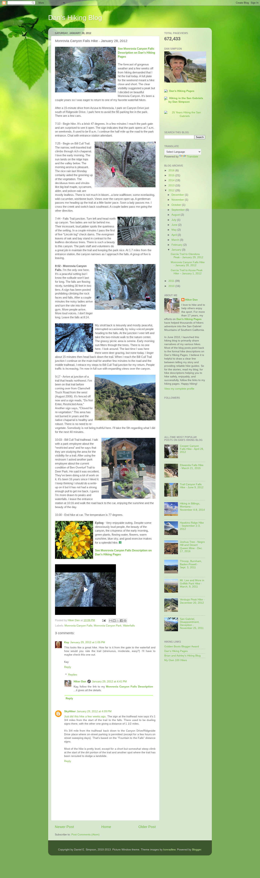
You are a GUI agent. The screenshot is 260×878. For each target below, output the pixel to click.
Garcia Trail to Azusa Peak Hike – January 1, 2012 (187, 272)
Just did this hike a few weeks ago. (85, 716)
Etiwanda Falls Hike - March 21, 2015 (191, 467)
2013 (171, 185)
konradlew (169, 849)
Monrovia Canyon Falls (78, 625)
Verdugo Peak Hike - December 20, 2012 (192, 601)
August (176, 214)
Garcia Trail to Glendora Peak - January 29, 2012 (187, 256)
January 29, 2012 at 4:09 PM (94, 711)
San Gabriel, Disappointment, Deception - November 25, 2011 (192, 624)
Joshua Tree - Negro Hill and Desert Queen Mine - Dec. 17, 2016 (192, 547)
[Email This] (110, 620)
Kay (66, 642)
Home (106, 827)
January (176, 249)
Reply (67, 667)
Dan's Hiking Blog (75, 17)
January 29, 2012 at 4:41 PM (109, 681)
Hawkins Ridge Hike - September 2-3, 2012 (192, 525)
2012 (171, 190)
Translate (192, 156)
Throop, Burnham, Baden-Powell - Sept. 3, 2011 (191, 564)
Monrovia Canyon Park (107, 625)
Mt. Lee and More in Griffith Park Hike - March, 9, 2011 (192, 583)
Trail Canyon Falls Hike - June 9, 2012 (191, 486)
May (174, 229)
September (178, 209)
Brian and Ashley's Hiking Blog (182, 655)
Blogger (196, 849)
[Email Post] (103, 620)
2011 (171, 280)
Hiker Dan (80, 681)
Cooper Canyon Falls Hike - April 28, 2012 (192, 449)
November (178, 199)
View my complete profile (179, 388)
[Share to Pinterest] (125, 620)
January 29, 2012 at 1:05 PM (87, 642)
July (174, 219)
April (174, 234)
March (175, 239)
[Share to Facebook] (121, 620)
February (177, 244)
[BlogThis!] (114, 620)
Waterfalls (129, 625)
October (176, 204)
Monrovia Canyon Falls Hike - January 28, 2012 (188, 264)
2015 (171, 175)
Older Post (147, 827)
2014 (171, 180)
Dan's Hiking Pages (181, 91)
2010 (171, 286)
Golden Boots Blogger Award (181, 646)
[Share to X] (118, 620)
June (174, 224)
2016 (171, 170)
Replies (72, 674)
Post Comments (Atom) (85, 834)
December (178, 194)
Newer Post (64, 827)
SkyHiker (70, 711)
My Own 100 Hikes (175, 660)
